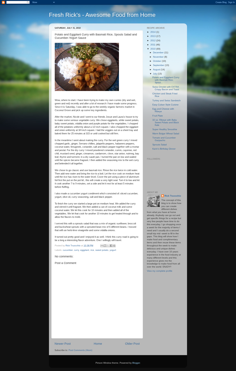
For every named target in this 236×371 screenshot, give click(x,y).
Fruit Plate (157, 116)
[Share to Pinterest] (114, 245)
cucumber (68, 250)
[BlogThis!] (105, 245)
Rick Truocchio (173, 196)
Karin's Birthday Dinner (164, 149)
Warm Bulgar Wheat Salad (165, 133)
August (157, 69)
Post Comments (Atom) (80, 350)
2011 (153, 44)
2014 (153, 32)
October (157, 61)
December (158, 52)
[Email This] (102, 245)
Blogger (136, 363)
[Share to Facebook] (111, 245)
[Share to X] (108, 245)
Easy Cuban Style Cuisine (165, 105)
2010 (153, 49)
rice (92, 250)
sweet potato (101, 250)
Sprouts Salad (159, 144)
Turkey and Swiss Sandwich (166, 100)
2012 (153, 40)
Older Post (132, 343)
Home (98, 343)
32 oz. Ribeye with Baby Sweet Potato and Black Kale (165, 122)
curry (76, 250)
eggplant (84, 250)
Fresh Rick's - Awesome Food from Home (102, 15)
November (158, 57)
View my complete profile (159, 271)
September (159, 65)
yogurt (113, 250)
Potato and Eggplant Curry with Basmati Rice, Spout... (165, 80)
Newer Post (63, 343)
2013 (153, 36)
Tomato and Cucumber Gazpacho (164, 139)
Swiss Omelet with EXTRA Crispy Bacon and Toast (165, 88)
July (155, 74)
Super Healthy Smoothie (164, 129)
